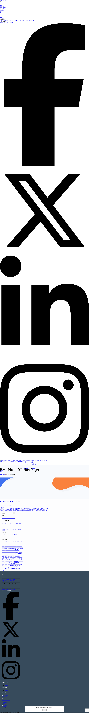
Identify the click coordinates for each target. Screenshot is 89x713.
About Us (2, 6)
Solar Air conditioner (10, 565)
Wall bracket (4, 696)
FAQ (1, 9)
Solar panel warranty (7, 568)
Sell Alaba (13, 564)
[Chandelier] (4, 702)
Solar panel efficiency (15, 567)
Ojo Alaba (15, 561)
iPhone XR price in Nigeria (17, 558)
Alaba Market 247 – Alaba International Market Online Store (11, 2)
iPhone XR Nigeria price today (15, 557)
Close (45, 709)
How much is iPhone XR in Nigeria (11, 556)
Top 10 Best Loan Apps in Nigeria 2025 (9, 534)
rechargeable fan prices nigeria (10, 562)
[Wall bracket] (5, 695)
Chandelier (4, 703)
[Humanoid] (4, 705)
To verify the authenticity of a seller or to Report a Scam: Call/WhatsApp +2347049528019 (17, 20)
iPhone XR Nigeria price (7, 557)
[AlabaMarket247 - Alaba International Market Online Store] (12, 460)
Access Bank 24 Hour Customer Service (7, 541)
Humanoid (4, 706)
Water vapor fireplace (6, 700)
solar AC (18, 564)
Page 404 (2, 10)
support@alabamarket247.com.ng (6, 22)
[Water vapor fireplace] (6, 698)
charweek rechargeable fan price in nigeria (10, 553)
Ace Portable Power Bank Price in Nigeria (13, 548)
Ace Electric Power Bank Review (14, 547)
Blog (1, 5)
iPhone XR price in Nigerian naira (14, 559)
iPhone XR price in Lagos (9, 558)
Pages (1, 3)
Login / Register (3, 7)
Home (1, 474)
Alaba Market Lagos (12, 552)
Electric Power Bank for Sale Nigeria (11, 555)
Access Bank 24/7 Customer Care (17, 541)
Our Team (2, 8)
